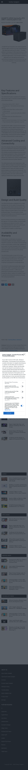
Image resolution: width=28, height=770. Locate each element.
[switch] (22, 386)
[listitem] (14, 383)
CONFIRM (9, 413)
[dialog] (14, 385)
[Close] (24, 354)
